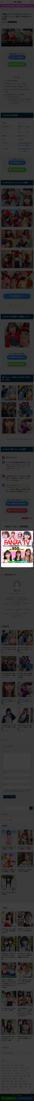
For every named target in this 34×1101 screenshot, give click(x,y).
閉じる (17, 565)
